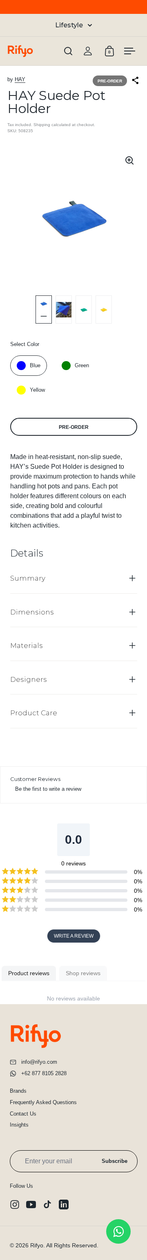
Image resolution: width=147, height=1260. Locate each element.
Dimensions (32, 612)
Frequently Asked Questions (43, 1102)
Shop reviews (83, 973)
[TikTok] (47, 1204)
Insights (19, 1125)
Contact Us (23, 1114)
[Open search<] (68, 51)
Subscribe (114, 1161)
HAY (20, 79)
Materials (26, 645)
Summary (27, 578)
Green (82, 365)
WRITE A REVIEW (74, 936)
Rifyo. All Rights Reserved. (64, 1245)
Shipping (41, 124)
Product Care (33, 713)
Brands (18, 1091)
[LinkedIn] (64, 1204)
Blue (35, 365)
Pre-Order (74, 427)
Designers (28, 679)
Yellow (37, 390)
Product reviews (28, 973)
